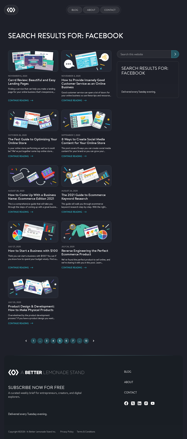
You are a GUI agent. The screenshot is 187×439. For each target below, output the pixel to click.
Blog (75, 9)
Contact (110, 9)
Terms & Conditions (86, 431)
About (91, 9)
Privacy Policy (67, 431)
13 (86, 340)
